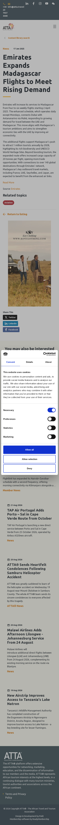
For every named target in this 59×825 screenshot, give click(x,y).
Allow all (29, 449)
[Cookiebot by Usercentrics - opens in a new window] (43, 354)
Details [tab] (29, 362)
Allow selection (29, 459)
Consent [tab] (10, 362)
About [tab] (48, 362)
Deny (29, 468)
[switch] (52, 419)
